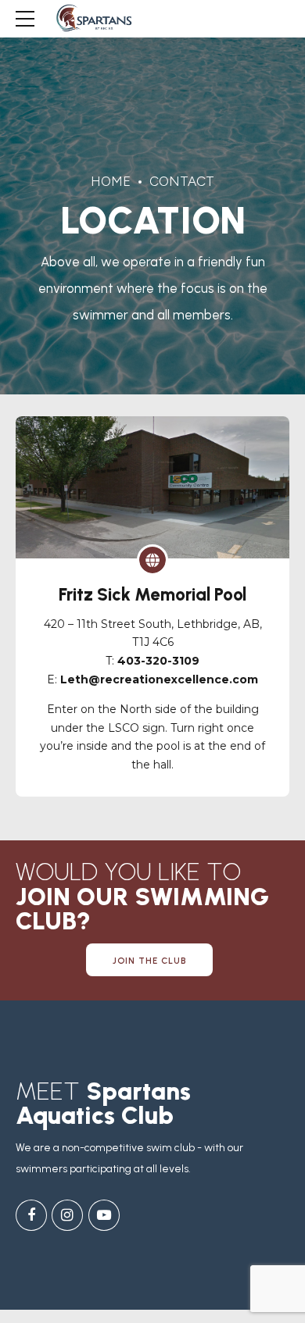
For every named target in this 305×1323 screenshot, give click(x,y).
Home (111, 181)
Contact (181, 181)
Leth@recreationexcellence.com (159, 679)
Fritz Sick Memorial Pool (152, 594)
